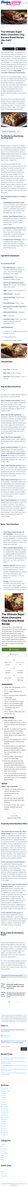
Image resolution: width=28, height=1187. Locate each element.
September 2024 (5, 1117)
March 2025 (4, 1104)
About (2, 1171)
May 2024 (3, 1126)
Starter (2, 1159)
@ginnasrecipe (17, 1021)
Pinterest (12, 1041)
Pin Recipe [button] (15, 654)
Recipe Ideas (4, 1153)
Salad (2, 1155)
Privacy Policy (4, 1176)
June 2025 (3, 1097)
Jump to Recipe (9, 49)
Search (24, 1049)
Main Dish (3, 1151)
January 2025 (4, 1108)
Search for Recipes (5, 1046)
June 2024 (3, 1123)
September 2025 (5, 1091)
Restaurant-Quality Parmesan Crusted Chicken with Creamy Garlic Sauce (15, 986)
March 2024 (4, 1130)
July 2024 (3, 1121)
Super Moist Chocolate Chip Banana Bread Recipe (12, 976)
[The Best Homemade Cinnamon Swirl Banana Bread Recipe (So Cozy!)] (3, 994)
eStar (24, 1183)
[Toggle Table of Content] (18, 131)
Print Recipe (21, 49)
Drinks (2, 1146)
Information (3, 1148)
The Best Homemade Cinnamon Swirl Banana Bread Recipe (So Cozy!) (16, 994)
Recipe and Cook (5, 1031)
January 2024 (4, 1134)
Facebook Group (9, 1042)
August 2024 (4, 1119)
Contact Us (3, 1173)
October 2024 (4, 1115)
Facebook (17, 1041)
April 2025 (3, 1102)
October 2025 (4, 1089)
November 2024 (5, 1113)
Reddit (22, 1041)
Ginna (24, 1021)
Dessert (3, 27)
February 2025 (4, 1106)
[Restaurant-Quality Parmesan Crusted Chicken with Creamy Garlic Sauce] (3, 985)
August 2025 (4, 1093)
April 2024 (3, 1128)
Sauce (2, 1157)
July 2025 (3, 1095)
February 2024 (4, 1132)
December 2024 (5, 1110)
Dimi (4, 43)
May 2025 (3, 1099)
